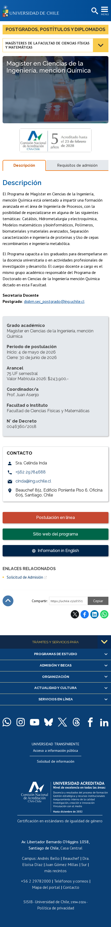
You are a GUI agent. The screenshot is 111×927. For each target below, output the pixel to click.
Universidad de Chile (52, 901)
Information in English (58, 550)
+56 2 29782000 (36, 881)
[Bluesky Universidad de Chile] (48, 722)
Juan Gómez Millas (62, 864)
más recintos (55, 870)
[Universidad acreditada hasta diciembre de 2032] (64, 795)
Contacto (71, 887)
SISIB (28, 901)
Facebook (85, 614)
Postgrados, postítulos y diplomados (55, 29)
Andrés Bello (48, 858)
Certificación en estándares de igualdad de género (59, 820)
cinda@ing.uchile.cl (33, 481)
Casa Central (71, 848)
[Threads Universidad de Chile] (76, 722)
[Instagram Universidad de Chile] (20, 722)
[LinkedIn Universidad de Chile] (104, 722)
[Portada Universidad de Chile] (32, 10)
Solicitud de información (55, 761)
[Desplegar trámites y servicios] (104, 642)
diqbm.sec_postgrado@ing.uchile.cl (54, 301)
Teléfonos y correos (71, 881)
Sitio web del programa (55, 534)
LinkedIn (94, 614)
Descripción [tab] (24, 165)
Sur (84, 864)
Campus (29, 858)
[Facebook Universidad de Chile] (90, 722)
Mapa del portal (46, 887)
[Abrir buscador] (94, 11)
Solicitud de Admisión (25, 577)
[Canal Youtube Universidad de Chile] (34, 722)
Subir (8, 600)
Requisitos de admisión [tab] (77, 165)
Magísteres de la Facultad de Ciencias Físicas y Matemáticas (47, 45)
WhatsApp (104, 614)
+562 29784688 (30, 472)
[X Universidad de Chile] (62, 722)
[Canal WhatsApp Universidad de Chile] (6, 722)
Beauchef (71, 858)
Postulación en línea (55, 517)
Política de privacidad (55, 907)
